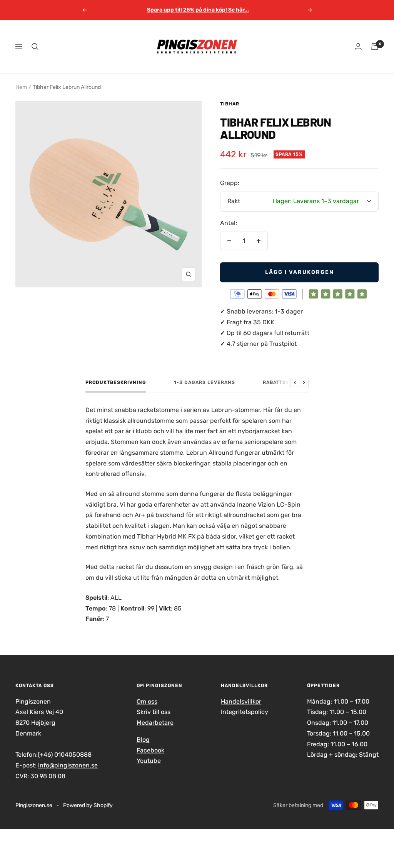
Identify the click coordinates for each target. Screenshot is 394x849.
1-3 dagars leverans (204, 382)
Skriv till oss (153, 712)
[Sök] (35, 46)
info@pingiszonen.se (68, 765)
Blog (143, 739)
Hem (21, 87)
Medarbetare (155, 722)
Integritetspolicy (244, 712)
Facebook (150, 750)
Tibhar (229, 104)
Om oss (147, 701)
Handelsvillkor (241, 701)
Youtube (149, 760)
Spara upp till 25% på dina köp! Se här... (198, 7)
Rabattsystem (283, 382)
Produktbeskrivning (115, 382)
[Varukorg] (375, 46)
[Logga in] (358, 46)
